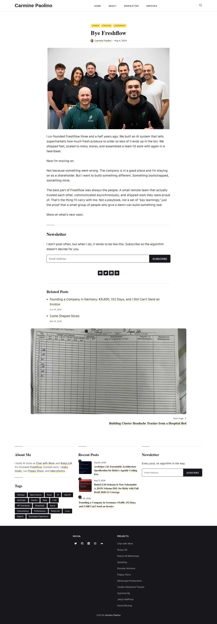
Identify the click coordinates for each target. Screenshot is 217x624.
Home (97, 6)
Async (52, 505)
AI (58, 495)
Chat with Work (45, 463)
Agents (20, 516)
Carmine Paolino (33, 5)
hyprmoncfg (123, 593)
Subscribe (160, 258)
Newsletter (131, 6)
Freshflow (73, 136)
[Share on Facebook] (100, 273)
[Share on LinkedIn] (111, 273)
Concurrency (23, 511)
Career (95, 26)
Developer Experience (38, 516)
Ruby (49, 495)
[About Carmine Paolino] (92, 40)
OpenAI (67, 495)
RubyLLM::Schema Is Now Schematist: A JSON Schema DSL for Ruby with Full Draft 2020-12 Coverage (116, 488)
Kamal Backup (124, 605)
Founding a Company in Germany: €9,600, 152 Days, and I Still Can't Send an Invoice (107, 504)
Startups (106, 26)
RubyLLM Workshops (128, 556)
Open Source (36, 495)
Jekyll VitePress (125, 599)
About (112, 6)
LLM (54, 500)
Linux (67, 511)
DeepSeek (39, 505)
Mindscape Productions (129, 580)
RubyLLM (66, 463)
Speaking (122, 562)
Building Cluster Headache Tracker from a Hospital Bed (147, 423)
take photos (57, 470)
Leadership (119, 26)
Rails (45, 500)
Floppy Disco (36, 470)
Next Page (178, 418)
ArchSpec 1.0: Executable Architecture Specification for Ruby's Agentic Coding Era (115, 470)
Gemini (34, 500)
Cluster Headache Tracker (130, 587)
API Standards (23, 505)
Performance (40, 511)
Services (151, 6)
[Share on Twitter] (105, 273)
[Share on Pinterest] (117, 273)
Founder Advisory (126, 568)
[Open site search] (200, 5)
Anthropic (21, 500)
